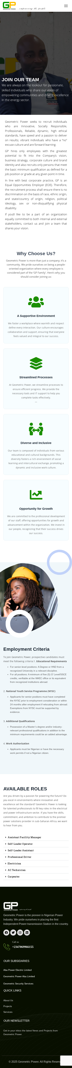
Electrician (14, 863)
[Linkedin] (27, 933)
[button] (36, 837)
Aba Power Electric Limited (17, 970)
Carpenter (14, 876)
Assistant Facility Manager (24, 837)
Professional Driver (20, 857)
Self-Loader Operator (20, 843)
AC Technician (17, 870)
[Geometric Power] (26, 6)
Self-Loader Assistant (21, 850)
